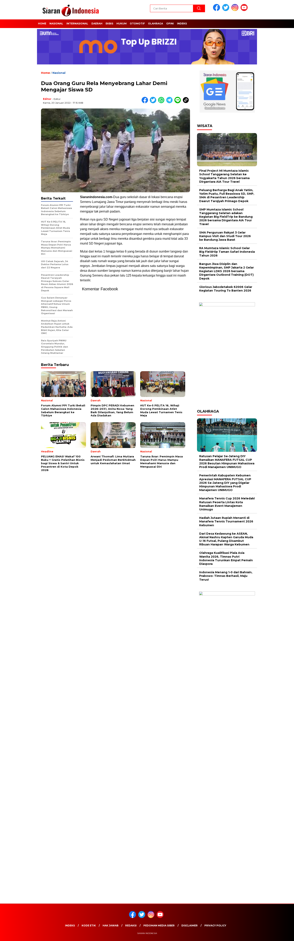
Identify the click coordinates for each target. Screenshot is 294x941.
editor (47, 98)
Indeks (182, 23)
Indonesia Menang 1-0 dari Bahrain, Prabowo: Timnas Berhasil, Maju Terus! (225, 575)
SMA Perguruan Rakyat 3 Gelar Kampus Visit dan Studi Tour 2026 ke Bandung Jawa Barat (225, 236)
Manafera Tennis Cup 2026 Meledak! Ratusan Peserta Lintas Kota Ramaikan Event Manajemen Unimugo (227, 504)
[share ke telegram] (170, 102)
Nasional (56, 23)
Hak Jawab (110, 925)
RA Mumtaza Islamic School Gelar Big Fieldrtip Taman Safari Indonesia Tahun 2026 (227, 251)
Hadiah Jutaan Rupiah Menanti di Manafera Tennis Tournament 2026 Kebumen (226, 521)
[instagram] (235, 10)
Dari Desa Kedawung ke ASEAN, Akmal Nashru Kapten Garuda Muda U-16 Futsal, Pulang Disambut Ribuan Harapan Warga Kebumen (226, 539)
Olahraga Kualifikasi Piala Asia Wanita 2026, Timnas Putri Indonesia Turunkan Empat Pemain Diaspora (226, 558)
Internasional (77, 23)
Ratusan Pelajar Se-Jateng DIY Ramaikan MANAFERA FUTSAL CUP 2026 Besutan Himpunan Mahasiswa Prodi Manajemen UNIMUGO (226, 461)
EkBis (109, 23)
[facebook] (217, 10)
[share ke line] (178, 102)
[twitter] (226, 10)
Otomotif (137, 23)
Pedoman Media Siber (159, 925)
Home (42, 23)
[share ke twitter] (154, 102)
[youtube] (245, 10)
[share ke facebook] (146, 102)
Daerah (96, 23)
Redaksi (131, 925)
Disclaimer (189, 925)
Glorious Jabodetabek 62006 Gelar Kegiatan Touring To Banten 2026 (225, 288)
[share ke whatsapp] (162, 102)
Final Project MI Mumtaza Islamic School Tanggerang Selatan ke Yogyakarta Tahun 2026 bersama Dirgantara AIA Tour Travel (224, 176)
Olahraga (155, 23)
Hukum (121, 23)
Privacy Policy (215, 925)
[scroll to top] (282, 935)
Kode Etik (89, 925)
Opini (170, 23)
